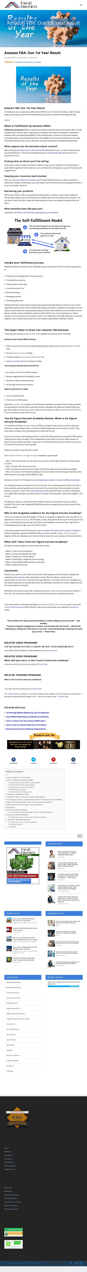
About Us (7, 1152)
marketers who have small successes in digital (60, 530)
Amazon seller (34, 334)
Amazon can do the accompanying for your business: (37, 212)
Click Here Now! (51, 650)
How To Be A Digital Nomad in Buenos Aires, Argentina (64, 983)
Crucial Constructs (16, 607)
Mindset (9, 1050)
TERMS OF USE (9, 1169)
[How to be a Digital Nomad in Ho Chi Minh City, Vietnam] (9, 948)
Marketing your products (18, 789)
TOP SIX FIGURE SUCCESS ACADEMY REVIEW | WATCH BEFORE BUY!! (31, 812)
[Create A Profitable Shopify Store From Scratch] (9, 929)
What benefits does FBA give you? (21, 792)
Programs (8, 1188)
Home (6, 1148)
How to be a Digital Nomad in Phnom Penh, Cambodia (24, 920)
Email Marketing (12, 1029)
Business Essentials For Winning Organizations (26, 729)
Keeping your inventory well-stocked (22, 787)
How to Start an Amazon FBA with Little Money (26, 725)
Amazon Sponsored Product (29, 357)
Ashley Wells (11, 58)
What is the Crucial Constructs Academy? (24, 822)
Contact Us (8, 1155)
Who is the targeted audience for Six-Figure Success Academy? (29, 802)
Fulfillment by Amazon (27, 180)
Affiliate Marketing (13, 982)
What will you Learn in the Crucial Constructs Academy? (28, 817)
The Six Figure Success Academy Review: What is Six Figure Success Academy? (34, 800)
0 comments (33, 58)
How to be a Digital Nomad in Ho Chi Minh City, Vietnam (25, 948)
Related (13, 827)
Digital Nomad (17, 923)
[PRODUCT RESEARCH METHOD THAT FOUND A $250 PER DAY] (9, 959)
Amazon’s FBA (18, 404)
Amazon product (19, 353)
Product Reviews (12, 1061)
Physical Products (12, 1055)
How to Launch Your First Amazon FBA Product (26, 721)
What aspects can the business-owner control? (25, 783)
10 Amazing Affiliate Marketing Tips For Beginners (27, 713)
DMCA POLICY (9, 1162)
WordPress (39, 1263)
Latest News (22, 58)
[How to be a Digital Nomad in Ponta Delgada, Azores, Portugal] (9, 939)
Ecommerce (10, 1024)
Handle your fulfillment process (18, 794)
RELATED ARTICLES (17, 824)
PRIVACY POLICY (10, 1166)
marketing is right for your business (52, 604)
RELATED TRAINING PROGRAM (19, 820)
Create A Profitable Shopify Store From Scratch (25, 929)
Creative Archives (12, 993)
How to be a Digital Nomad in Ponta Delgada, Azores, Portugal (25, 939)
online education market (39, 491)
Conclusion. (11, 807)
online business (69, 533)
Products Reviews (10, 1206)
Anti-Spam (8, 1159)
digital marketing (22, 519)
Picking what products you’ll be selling (22, 785)
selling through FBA (57, 153)
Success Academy (30, 425)
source (7, 120)
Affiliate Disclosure (11, 1209)
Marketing (10, 1045)
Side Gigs (9, 1071)
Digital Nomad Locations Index (17, 1019)
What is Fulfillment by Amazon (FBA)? (20, 780)
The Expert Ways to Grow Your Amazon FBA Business (26, 797)
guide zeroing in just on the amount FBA (29, 150)
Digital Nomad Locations (29, 923)
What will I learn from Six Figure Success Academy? (25, 805)
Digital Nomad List (18, 953)
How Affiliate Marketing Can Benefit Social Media (27, 717)
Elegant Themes (19, 1263)
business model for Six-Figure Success (23, 455)
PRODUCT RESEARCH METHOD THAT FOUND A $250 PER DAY (24, 959)
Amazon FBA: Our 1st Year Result (18, 778)
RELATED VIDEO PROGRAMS (17, 810)
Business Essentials (13, 987)
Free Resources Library (12, 1202)
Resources (10, 1066)
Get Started (10, 1035)
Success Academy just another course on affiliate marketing (55, 480)
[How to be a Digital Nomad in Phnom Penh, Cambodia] (9, 920)
